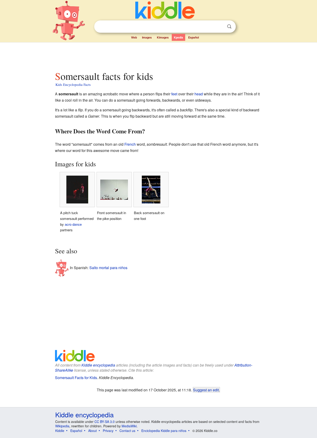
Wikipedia (62, 426)
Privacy (108, 430)
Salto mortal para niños (108, 267)
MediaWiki (129, 426)
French (130, 144)
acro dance (73, 224)
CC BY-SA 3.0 (104, 421)
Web (134, 37)
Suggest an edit (206, 389)
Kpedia (178, 37)
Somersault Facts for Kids (76, 377)
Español (193, 37)
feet (174, 94)
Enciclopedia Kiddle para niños (163, 430)
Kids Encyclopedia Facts (73, 84)
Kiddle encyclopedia (98, 365)
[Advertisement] (158, 55)
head (198, 94)
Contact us (127, 430)
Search (229, 26)
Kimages (163, 37)
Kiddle (59, 430)
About (92, 430)
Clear (220, 27)
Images (147, 37)
